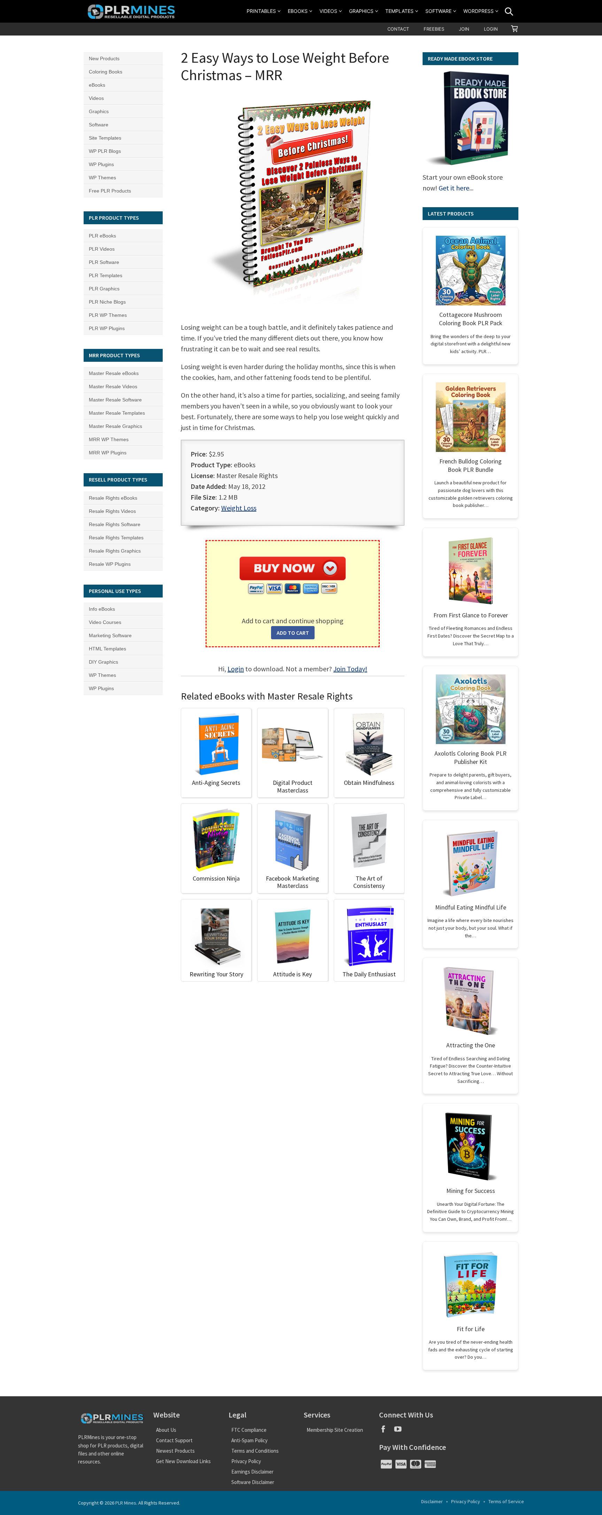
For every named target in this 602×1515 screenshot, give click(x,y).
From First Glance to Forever (470, 615)
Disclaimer (432, 1501)
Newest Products (175, 1450)
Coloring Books (105, 72)
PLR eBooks (102, 236)
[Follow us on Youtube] (400, 1431)
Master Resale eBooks (114, 373)
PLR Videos (102, 249)
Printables (261, 11)
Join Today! (350, 668)
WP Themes (102, 177)
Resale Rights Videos (112, 511)
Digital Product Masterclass (292, 786)
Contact (398, 29)
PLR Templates (105, 275)
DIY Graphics (103, 662)
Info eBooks (102, 609)
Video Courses (105, 622)
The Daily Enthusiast (369, 974)
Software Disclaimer (252, 1482)
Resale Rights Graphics (115, 551)
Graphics (361, 11)
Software (438, 11)
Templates (399, 11)
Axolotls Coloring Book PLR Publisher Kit (470, 757)
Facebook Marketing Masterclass (292, 882)
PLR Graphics (104, 288)
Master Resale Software (115, 400)
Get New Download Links (183, 1461)
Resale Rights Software (114, 524)
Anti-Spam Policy (249, 1440)
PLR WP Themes (108, 315)
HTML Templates (107, 648)
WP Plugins (101, 164)
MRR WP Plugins (107, 452)
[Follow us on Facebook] (386, 1431)
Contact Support (174, 1440)
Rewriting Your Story (216, 974)
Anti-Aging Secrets (216, 783)
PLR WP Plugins (107, 328)
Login (491, 29)
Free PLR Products (110, 191)
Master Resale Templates (117, 413)
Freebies (434, 29)
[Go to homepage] (132, 11)
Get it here (454, 187)
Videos (328, 11)
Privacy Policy (246, 1461)
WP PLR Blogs (105, 151)
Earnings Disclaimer (252, 1471)
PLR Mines (125, 1503)
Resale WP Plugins (110, 564)
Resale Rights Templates (116, 537)
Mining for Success (470, 1191)
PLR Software (104, 262)
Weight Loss (238, 507)
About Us (166, 1430)
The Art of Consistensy (369, 882)
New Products (104, 58)
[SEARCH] (509, 11)
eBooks (298, 11)
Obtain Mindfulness (369, 783)
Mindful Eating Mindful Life (470, 907)
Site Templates (105, 138)
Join (464, 29)
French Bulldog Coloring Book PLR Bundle (470, 465)
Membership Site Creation (335, 1430)
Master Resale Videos (113, 386)
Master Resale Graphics (115, 426)
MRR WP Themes (109, 439)
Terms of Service (506, 1501)
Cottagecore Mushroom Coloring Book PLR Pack (470, 319)
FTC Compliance (249, 1430)
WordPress (478, 11)
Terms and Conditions (255, 1450)
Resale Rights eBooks (113, 498)
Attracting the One (470, 1045)
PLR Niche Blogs (107, 302)
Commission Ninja (216, 878)
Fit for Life (471, 1329)
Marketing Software (110, 635)
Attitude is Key (292, 974)
